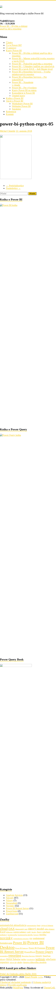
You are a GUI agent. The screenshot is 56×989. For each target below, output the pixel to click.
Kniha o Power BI (14, 98)
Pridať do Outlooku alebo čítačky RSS (18, 974)
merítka (42, 934)
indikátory (3, 935)
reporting (14, 955)
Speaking (16, 109)
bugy (39, 925)
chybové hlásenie (47, 925)
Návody (10, 898)
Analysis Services (14, 895)
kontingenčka (12, 935)
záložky (20, 962)
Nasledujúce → (13, 188)
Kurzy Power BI (14, 50)
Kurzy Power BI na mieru (24, 90)
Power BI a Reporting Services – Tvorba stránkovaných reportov (31, 73)
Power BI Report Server (17, 908)
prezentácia (4, 956)
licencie (36, 935)
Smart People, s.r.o (33, 977)
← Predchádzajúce (15, 185)
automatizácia (31, 925)
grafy (29, 932)
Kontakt (10, 114)
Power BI (20, 943)
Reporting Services (28, 956)
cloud (4, 928)
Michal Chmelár (7, 131)
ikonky (34, 932)
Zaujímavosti (12, 913)
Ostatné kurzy (18, 95)
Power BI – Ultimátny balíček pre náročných (33, 66)
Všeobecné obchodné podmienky (16, 982)
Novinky (10, 905)
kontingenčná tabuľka (25, 935)
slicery (3, 959)
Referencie (11, 111)
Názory (9, 900)
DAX (11, 928)
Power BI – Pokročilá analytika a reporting (32, 64)
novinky (6, 938)
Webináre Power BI (21, 106)
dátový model (36, 928)
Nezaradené (11, 903)
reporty (38, 956)
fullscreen (9, 932)
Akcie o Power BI (14, 101)
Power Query (44, 951)
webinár (40, 959)
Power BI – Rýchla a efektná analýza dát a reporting (13, 27)
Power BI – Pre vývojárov (24, 87)
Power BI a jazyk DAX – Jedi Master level (32, 69)
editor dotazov (50, 929)
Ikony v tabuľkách (43, 932)
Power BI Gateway (21, 948)
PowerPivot (29, 952)
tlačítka (23, 959)
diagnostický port (21, 929)
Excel (2, 932)
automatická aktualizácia (13, 925)
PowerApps (11, 911)
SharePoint (46, 956)
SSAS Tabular (13, 959)
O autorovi (11, 48)
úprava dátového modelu (34, 962)
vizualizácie (31, 959)
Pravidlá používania (17, 985)
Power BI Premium (37, 948)
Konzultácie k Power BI (23, 93)
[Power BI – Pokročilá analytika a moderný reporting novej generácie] (1, 6)
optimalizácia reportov (21, 938)
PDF (30, 938)
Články (9, 42)
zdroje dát (13, 962)
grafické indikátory (20, 932)
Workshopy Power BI (22, 103)
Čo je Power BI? (14, 45)
